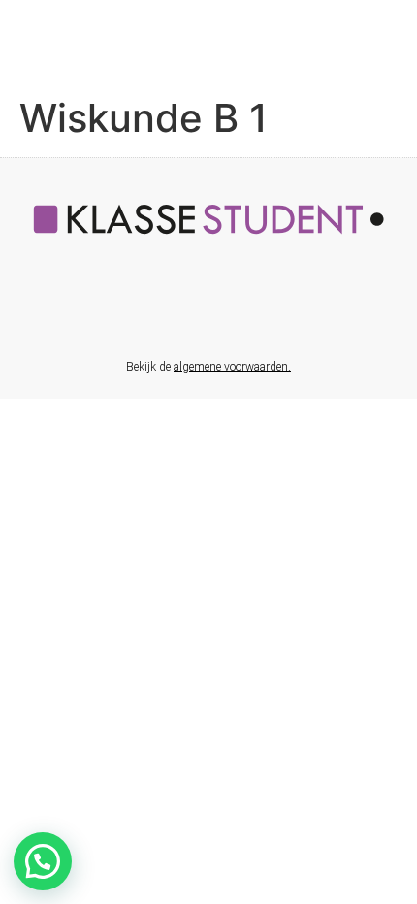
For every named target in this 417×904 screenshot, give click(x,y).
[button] (43, 861)
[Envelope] (229, 308)
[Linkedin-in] (188, 308)
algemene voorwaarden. (232, 366)
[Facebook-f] (147, 308)
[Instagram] (269, 308)
